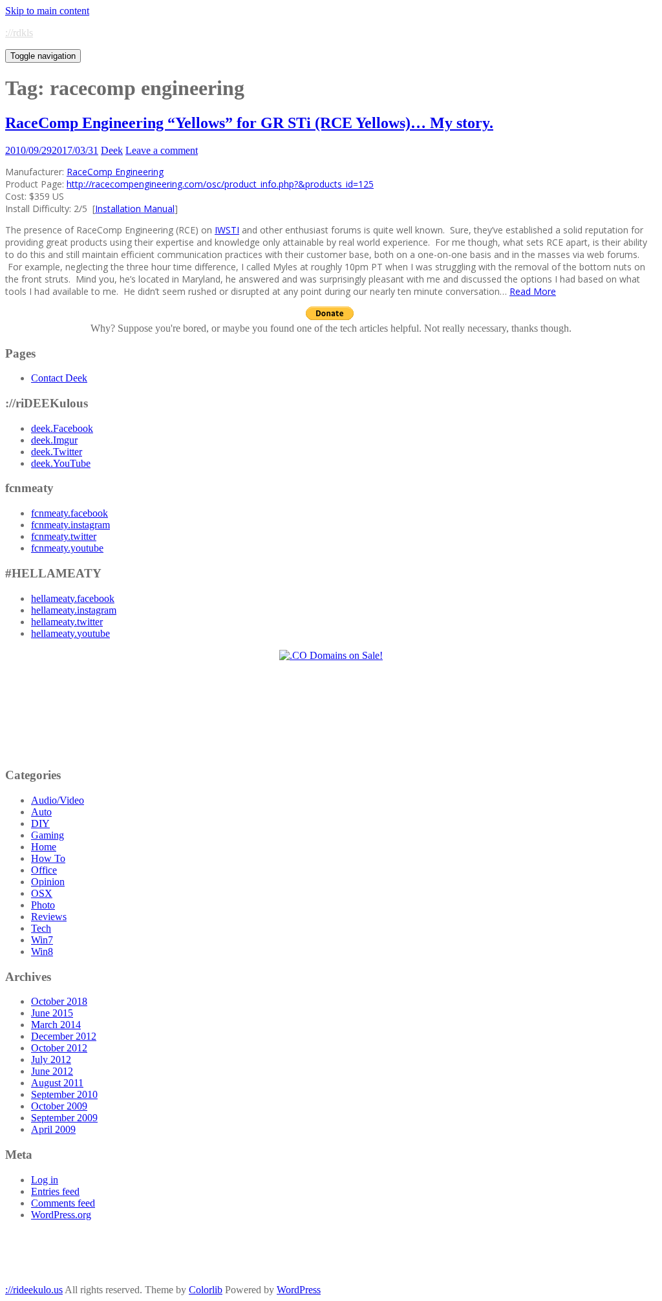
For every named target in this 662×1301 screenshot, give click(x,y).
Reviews (49, 916)
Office (44, 870)
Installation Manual (135, 208)
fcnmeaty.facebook (69, 513)
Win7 (42, 939)
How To (48, 858)
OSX (41, 893)
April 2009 (53, 1129)
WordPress (299, 1289)
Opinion (48, 881)
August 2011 (57, 1082)
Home (43, 846)
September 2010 (64, 1094)
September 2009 (64, 1117)
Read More (532, 291)
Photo (43, 904)
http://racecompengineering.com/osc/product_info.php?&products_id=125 (220, 184)
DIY (40, 823)
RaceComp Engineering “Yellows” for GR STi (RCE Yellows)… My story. (249, 122)
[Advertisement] (331, 713)
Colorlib (205, 1289)
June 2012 (52, 1071)
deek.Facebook (62, 428)
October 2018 (59, 1001)
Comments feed (63, 1203)
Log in (44, 1179)
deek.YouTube (61, 463)
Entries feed (55, 1191)
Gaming (47, 835)
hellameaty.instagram (73, 610)
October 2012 (59, 1047)
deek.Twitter (56, 451)
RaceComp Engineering (115, 172)
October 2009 (59, 1106)
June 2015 (52, 1012)
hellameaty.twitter (67, 621)
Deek (112, 150)
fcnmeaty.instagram (70, 524)
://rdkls (19, 32)
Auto (41, 811)
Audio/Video (57, 800)
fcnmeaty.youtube (67, 548)
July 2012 (51, 1059)
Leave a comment (161, 150)
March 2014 (56, 1024)
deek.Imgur (54, 440)
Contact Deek (59, 377)
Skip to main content (47, 10)
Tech (41, 928)
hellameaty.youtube (70, 633)
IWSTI (227, 230)
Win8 (42, 951)
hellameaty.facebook (72, 598)
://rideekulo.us (34, 1289)
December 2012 (63, 1036)
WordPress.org (61, 1214)
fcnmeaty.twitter (63, 536)
